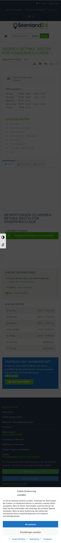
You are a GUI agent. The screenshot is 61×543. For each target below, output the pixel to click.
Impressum (47, 539)
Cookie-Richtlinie (18, 539)
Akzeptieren (30, 524)
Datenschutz (34, 539)
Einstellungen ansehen (30, 532)
